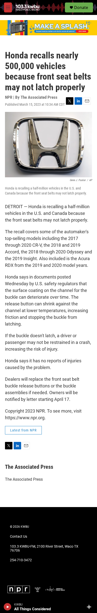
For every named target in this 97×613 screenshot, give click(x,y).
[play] (7, 606)
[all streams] (90, 607)
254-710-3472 (21, 560)
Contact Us (18, 536)
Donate (81, 7)
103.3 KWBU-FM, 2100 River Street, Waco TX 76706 (44, 548)
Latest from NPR (23, 430)
